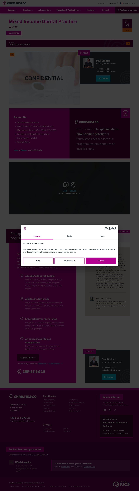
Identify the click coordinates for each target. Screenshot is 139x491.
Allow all (100, 261)
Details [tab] (69, 236)
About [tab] (102, 236)
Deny (38, 261)
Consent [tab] (37, 236)
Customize (68, 261)
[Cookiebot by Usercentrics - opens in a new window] (106, 228)
